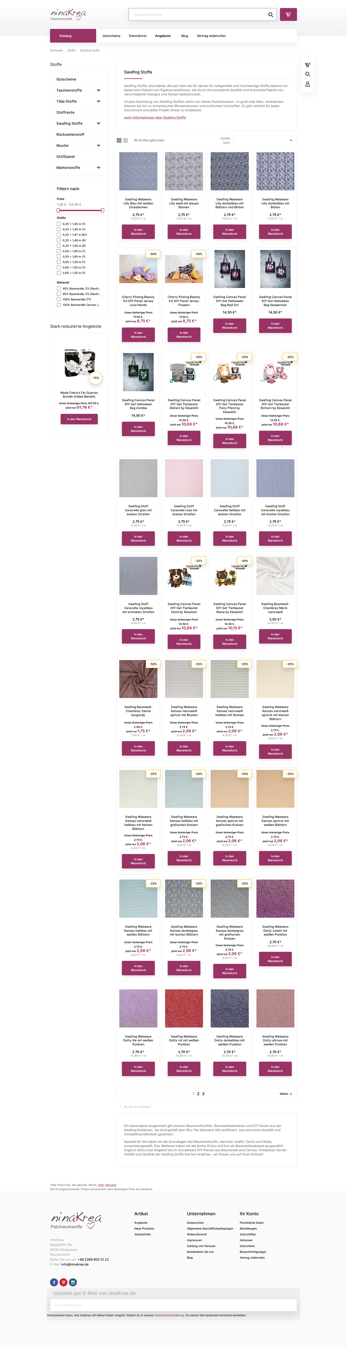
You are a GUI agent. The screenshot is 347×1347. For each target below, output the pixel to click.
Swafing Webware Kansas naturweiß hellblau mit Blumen (229, 711)
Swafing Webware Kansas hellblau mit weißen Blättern (138, 931)
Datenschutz (195, 1222)
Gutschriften (248, 1234)
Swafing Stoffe (69, 123)
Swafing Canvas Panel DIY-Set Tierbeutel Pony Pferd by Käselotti (229, 406)
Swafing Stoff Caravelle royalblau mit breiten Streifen (275, 510)
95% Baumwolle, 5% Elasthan (82, 288)
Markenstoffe (68, 167)
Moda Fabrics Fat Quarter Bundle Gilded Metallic (79, 395)
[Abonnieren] (291, 1305)
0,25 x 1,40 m (74, 224)
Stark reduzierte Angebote (75, 326)
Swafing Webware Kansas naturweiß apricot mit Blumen (184, 711)
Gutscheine (66, 79)
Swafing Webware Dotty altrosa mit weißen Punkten (275, 1040)
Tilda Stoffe (66, 101)
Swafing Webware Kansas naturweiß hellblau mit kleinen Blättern (138, 823)
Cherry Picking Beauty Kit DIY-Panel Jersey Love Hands (138, 301)
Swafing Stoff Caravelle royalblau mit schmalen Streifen (138, 608)
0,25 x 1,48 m (74, 240)
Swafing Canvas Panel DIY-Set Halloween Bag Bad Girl (229, 301)
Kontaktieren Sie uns (200, 1251)
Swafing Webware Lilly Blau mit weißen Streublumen (138, 203)
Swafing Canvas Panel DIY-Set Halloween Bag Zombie (138, 404)
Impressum (194, 1240)
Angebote (140, 1222)
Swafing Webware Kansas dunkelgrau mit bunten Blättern (184, 931)
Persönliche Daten (252, 1222)
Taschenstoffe (69, 90)
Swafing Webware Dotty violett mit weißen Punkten (275, 931)
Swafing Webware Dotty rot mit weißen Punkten (184, 1040)
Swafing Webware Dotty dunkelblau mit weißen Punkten (229, 1040)
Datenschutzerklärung (169, 1315)
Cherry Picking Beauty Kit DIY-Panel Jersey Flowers (184, 301)
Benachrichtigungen (253, 1251)
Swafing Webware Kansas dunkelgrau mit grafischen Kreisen (230, 932)
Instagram (73, 1282)
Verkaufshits (142, 1234)
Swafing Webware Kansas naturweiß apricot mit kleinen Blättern (275, 713)
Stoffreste (65, 112)
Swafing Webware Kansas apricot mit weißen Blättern (275, 821)
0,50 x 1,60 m (74, 251)
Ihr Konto (249, 1213)
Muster (62, 145)
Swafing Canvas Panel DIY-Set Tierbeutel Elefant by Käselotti (184, 404)
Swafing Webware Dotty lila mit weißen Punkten (138, 1040)
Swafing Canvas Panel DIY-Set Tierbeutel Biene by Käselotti (229, 608)
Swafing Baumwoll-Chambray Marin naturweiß (275, 608)
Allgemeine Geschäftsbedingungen (210, 1228)
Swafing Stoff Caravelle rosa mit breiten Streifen (184, 510)
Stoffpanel (65, 156)
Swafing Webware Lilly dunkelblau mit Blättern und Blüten (229, 203)
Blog (190, 1257)
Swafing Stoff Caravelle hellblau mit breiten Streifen (230, 510)
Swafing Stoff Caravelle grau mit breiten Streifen (138, 510)
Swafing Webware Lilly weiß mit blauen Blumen (184, 203)
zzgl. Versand (107, 1185)
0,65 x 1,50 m (74, 262)
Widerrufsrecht (197, 1234)
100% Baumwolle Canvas (82, 304)
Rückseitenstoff (70, 134)
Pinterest (63, 1282)
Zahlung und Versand (201, 1246)
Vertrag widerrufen (252, 1257)
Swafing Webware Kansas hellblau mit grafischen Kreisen (184, 821)
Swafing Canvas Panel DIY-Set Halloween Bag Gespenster (275, 301)
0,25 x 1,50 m (74, 245)
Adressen (246, 1240)
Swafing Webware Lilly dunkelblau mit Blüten (275, 203)
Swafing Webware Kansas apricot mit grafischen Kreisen (229, 821)
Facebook (54, 1282)
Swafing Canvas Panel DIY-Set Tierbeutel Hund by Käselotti (184, 608)
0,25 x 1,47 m (75, 234)
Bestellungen (248, 1228)
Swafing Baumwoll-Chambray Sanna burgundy (138, 711)
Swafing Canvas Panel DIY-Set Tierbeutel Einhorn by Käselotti (275, 404)
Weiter (286, 1094)
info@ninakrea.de (75, 1264)
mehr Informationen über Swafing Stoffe (155, 117)
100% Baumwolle (77, 299)
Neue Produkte (144, 1228)
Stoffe (56, 64)
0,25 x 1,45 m (74, 229)
